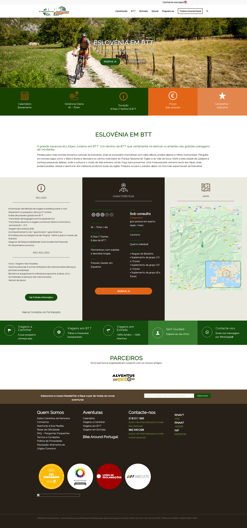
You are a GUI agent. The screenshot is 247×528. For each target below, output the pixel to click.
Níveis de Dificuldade (48, 429)
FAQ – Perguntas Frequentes (53, 433)
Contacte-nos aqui (173, 2)
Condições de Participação (45, 312)
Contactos (43, 422)
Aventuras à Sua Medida (50, 426)
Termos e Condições (48, 437)
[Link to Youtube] (203, 2)
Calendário (89, 418)
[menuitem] (121, 11)
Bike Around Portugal (100, 437)
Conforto (135, 235)
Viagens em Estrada (94, 429)
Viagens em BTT (92, 426)
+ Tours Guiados (135, 61)
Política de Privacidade (49, 441)
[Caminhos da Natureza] (54, 11)
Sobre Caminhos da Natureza (53, 418)
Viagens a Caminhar (94, 422)
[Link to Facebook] (191, 2)
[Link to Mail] (208, 2)
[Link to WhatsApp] (199, 2)
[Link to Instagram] (195, 2)
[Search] (207, 11)
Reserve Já (110, 61)
